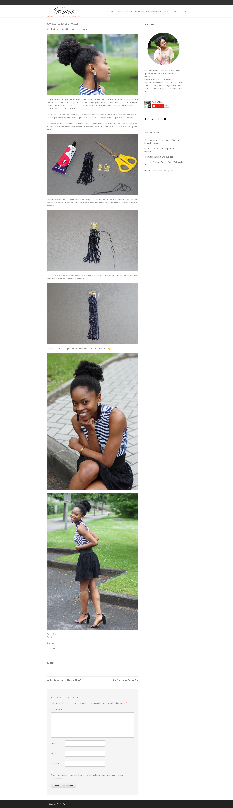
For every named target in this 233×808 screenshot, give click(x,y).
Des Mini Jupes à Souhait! (125, 680)
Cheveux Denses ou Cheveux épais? (159, 157)
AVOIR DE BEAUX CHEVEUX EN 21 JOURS (152, 11)
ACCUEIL (110, 11)
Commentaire (57, 709)
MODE (52, 663)
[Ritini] (63, 11)
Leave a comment (82, 29)
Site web (55, 763)
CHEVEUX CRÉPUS (124, 11)
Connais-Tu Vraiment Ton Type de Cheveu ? (163, 170)
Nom (53, 743)
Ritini (67, 29)
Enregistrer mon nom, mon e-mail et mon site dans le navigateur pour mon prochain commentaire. (87, 777)
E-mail (54, 753)
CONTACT (176, 11)
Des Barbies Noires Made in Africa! (64, 680)
